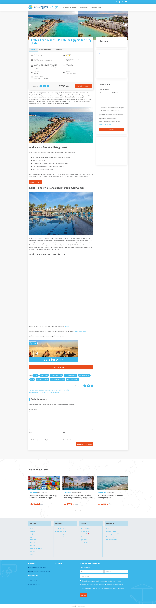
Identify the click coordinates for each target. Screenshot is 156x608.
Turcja (73, 492)
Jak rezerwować (111, 531)
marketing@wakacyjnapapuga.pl (40, 571)
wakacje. (67, 326)
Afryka (35, 375)
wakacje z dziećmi (72, 379)
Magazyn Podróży (96, 7)
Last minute (84, 542)
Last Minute (83, 7)
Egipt (38, 492)
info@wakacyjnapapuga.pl (38, 567)
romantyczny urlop (42, 379)
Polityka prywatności (112, 534)
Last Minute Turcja (60, 531)
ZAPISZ (111, 129)
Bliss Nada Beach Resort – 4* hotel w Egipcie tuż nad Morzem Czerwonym (111, 497)
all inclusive (44, 375)
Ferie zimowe (85, 531)
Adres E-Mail (103, 100)
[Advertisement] (112, 150)
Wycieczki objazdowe (36, 548)
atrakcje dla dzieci (56, 375)
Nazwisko (115, 92)
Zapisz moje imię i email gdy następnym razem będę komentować (51, 440)
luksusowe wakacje (70, 375)
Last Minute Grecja (61, 528)
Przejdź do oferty (83, 86)
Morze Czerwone (84, 375)
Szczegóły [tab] (33, 50)
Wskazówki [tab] (58, 50)
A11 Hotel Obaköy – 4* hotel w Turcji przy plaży (75, 496)
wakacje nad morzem (57, 379)
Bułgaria (32, 542)
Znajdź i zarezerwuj (70, 7)
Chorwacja (33, 540)
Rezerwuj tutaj (35, 182)
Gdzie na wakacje (86, 537)
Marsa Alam (112, 492)
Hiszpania (32, 531)
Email (64, 432)
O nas (108, 528)
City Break (33, 545)
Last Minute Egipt (60, 534)
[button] (76, 510)
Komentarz (33, 409)
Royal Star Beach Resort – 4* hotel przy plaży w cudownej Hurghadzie (43, 496)
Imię (31, 432)
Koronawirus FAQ (111, 540)
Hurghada (44, 492)
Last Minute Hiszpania (62, 537)
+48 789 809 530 (35, 584)
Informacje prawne (112, 537)
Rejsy (31, 554)
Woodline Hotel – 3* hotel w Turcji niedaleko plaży (44, 392)
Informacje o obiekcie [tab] (45, 50)
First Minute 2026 (86, 528)
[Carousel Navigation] (78, 25)
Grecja (31, 534)
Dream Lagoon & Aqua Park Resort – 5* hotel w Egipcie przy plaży (50, 390)
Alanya (78, 492)
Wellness (32, 551)
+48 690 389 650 (35, 580)
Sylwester (83, 540)
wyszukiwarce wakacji (79, 331)
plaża (32, 379)
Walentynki (84, 534)
